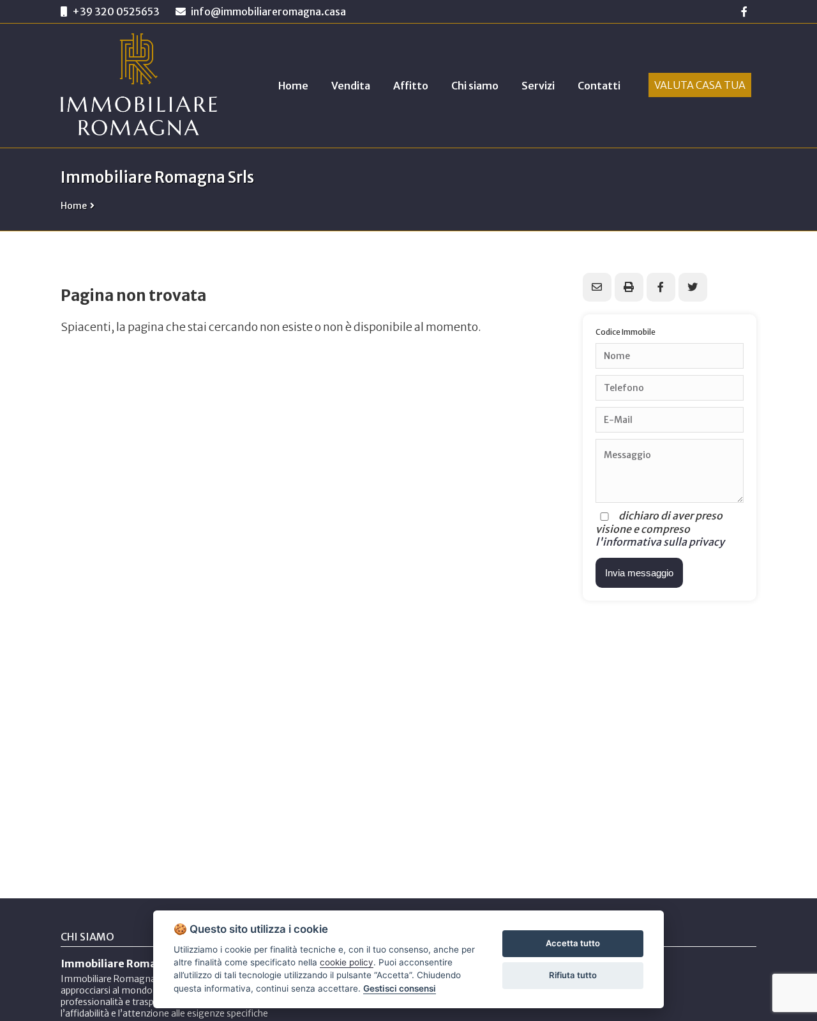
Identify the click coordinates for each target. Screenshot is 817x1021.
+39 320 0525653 (116, 11)
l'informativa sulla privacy (660, 541)
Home (74, 205)
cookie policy (346, 962)
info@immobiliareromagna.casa (267, 11)
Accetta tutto (573, 943)
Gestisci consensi (399, 988)
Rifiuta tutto (573, 975)
